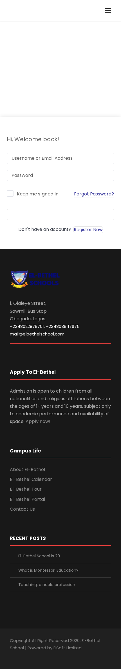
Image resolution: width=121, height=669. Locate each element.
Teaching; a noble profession (46, 584)
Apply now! (38, 421)
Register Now (88, 229)
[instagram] (51, 655)
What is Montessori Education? (48, 570)
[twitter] (41, 655)
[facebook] (12, 655)
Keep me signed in (38, 194)
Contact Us (22, 509)
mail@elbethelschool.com (37, 334)
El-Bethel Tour (26, 489)
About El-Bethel (27, 469)
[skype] (32, 655)
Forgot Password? (94, 194)
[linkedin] (22, 655)
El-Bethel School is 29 (39, 556)
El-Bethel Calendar (31, 479)
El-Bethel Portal (27, 499)
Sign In (60, 214)
